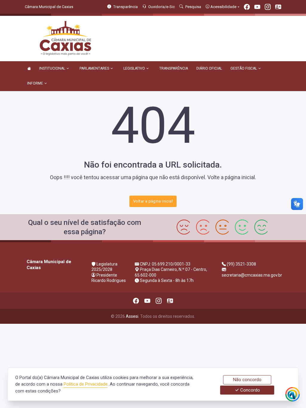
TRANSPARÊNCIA (173, 68)
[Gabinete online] (278, 7)
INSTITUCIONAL (52, 68)
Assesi (132, 316)
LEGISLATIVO (134, 68)
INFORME (35, 83)
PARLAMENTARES (94, 68)
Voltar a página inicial (153, 201)
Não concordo (247, 379)
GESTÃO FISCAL (243, 68)
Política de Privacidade (86, 384)
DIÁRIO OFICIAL (209, 68)
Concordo (249, 390)
